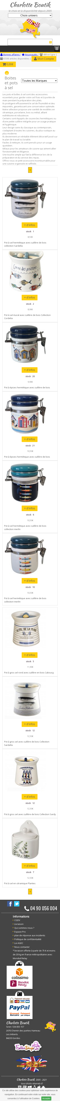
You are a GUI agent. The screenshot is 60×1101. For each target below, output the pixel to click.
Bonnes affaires (11, 54)
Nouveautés (31, 54)
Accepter (46, 1098)
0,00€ (9, 64)
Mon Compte (45, 59)
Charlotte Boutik (30, 4)
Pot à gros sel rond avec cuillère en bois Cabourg (29, 672)
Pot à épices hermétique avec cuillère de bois (27, 387)
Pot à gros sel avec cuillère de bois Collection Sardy (30, 814)
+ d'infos (29, 225)
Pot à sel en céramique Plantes (20, 883)
